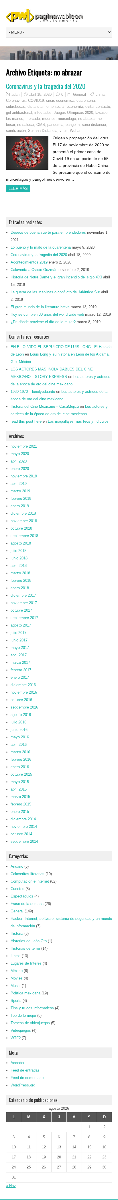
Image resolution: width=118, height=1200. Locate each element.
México (17, 971)
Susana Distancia (42, 130)
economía (75, 106)
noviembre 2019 (24, 476)
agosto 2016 (21, 715)
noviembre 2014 (24, 826)
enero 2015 (20, 811)
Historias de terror (25, 948)
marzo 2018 (20, 573)
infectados (43, 112)
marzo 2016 (20, 752)
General (79, 94)
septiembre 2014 (24, 841)
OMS (40, 124)
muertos (49, 118)
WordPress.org (23, 1085)
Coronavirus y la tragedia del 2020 (45, 86)
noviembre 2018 (24, 521)
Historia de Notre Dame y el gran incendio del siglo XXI (56, 277)
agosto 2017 (21, 625)
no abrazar (86, 118)
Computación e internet (30, 881)
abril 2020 (19, 461)
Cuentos (17, 889)
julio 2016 (18, 722)
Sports (16, 1000)
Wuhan (75, 130)
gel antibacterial (19, 112)
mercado (32, 118)
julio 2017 (18, 633)
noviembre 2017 (24, 603)
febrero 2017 (21, 670)
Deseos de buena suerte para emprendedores (48, 232)
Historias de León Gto (29, 941)
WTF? (16, 1038)
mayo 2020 (20, 454)
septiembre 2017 (24, 618)
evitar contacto (97, 106)
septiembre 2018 (24, 536)
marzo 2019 (20, 491)
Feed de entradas (25, 1070)
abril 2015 (19, 789)
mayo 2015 (20, 782)
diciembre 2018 (23, 513)
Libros (16, 956)
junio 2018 (19, 558)
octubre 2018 (21, 528)
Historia (17, 933)
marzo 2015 (20, 797)
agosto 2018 (21, 543)
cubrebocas (15, 106)
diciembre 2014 (23, 819)
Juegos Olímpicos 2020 (73, 112)
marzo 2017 (20, 662)
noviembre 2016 (24, 692)
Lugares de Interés (26, 963)
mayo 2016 (20, 737)
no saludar (25, 124)
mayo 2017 (20, 647)
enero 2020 (20, 469)
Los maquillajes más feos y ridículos (78, 421)
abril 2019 (19, 483)
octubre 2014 (21, 834)
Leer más (18, 188)
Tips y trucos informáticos (32, 1008)
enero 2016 (20, 767)
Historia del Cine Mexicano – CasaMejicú (45, 406)
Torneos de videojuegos (30, 1023)
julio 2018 (18, 551)
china (100, 94)
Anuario (17, 866)
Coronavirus (16, 100)
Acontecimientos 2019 (29, 262)
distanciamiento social (45, 106)
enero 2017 (20, 677)
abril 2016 (19, 744)
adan (15, 94)
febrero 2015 (21, 804)
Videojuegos (21, 1030)
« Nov (11, 1186)
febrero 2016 (21, 759)
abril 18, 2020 (40, 94)
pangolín (73, 124)
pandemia (55, 124)
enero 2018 (20, 588)
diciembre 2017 (23, 595)
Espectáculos (22, 896)
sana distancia (94, 124)
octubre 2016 (21, 700)
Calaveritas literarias (27, 874)
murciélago (67, 118)
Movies (17, 978)
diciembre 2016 (23, 685)
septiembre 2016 (24, 707)
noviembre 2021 (24, 446)
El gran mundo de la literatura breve (40, 307)
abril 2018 (19, 565)
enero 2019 (20, 506)
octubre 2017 (21, 610)
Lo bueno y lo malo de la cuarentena (41, 247)
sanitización (16, 130)
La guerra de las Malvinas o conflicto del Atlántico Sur (55, 292)
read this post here (26, 421)
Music (16, 986)
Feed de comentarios (28, 1078)
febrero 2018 (21, 580)
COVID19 (36, 100)
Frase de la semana (27, 904)
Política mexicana (25, 993)
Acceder (17, 1063)
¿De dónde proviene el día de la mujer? (43, 322)
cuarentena (85, 100)
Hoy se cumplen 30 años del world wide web (47, 314)
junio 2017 (19, 640)
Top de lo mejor (23, 1015)
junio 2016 (19, 729)
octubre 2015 (21, 774)
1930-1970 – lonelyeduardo (33, 391)
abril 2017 (19, 655)
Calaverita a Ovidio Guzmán (34, 270)
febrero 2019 (21, 498)
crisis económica (60, 100)
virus (64, 130)
